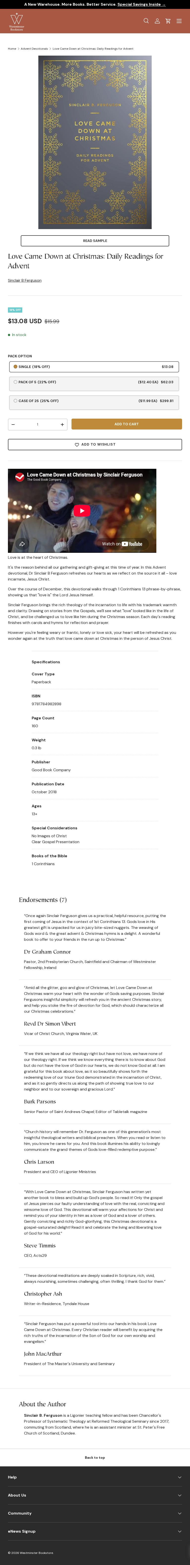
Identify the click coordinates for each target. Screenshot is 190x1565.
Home (12, 48)
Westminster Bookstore (36, 1553)
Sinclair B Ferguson (25, 280)
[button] (168, 21)
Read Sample (95, 240)
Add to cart (127, 424)
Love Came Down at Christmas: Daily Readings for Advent (93, 48)
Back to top (95, 1457)
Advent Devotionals (34, 48)
